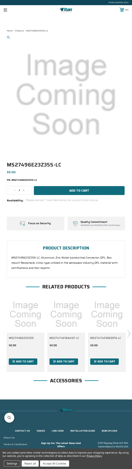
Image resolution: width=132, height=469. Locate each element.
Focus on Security (39, 223)
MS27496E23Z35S (21, 338)
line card (58, 431)
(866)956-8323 (121, 2)
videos (41, 431)
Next (128, 333)
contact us (22, 431)
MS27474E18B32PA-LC (105, 338)
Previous (3, 333)
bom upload (109, 431)
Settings (12, 463)
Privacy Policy (93, 455)
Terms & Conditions (15, 444)
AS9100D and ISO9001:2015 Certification (100, 225)
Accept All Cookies (54, 463)
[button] (9, 418)
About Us (9, 437)
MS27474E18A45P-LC (64, 338)
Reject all (30, 463)
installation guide (82, 431)
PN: (22, 180)
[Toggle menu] (16, 10)
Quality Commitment (94, 222)
